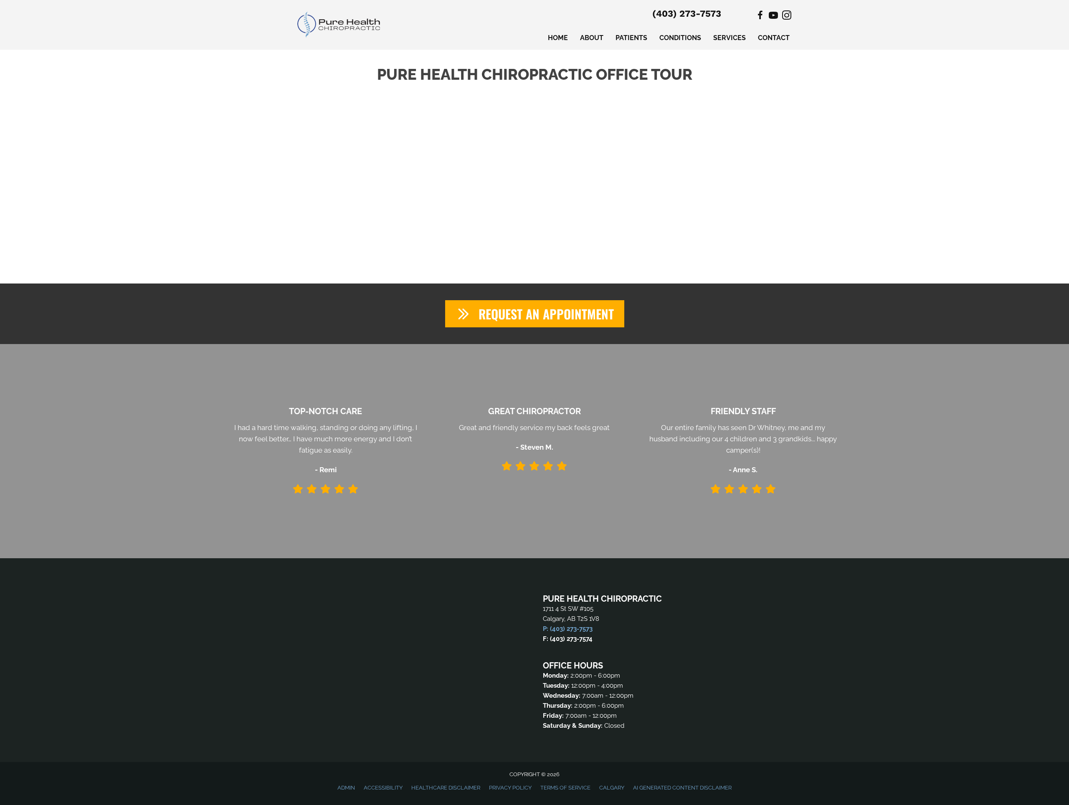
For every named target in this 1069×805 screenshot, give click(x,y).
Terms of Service (565, 788)
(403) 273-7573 (686, 13)
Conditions (680, 38)
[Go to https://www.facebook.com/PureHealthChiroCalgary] (760, 16)
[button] (534, 313)
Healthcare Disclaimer (445, 788)
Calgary (611, 788)
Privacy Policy (510, 788)
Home (558, 38)
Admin (346, 788)
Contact (774, 38)
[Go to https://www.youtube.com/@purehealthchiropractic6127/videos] (773, 16)
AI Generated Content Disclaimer (682, 788)
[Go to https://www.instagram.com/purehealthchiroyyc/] (786, 16)
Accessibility (383, 788)
